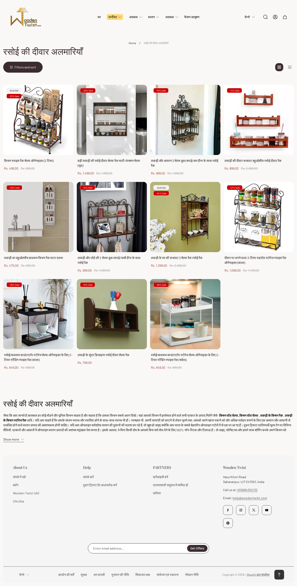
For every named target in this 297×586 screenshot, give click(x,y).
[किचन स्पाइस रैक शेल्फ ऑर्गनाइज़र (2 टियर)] (38, 120)
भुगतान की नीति (120, 574)
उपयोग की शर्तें (66, 574)
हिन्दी (247, 17)
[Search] (265, 17)
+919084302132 (247, 490)
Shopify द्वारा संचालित (258, 574)
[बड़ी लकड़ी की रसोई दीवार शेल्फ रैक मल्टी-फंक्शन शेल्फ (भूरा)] (112, 120)
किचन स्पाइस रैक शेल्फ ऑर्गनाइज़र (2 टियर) (29, 160)
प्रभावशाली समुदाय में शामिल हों (170, 485)
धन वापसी (99, 574)
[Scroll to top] (279, 575)
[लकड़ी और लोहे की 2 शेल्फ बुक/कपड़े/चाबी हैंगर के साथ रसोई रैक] (112, 217)
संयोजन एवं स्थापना (168, 574)
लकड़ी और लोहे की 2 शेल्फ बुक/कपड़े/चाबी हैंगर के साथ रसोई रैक (109, 260)
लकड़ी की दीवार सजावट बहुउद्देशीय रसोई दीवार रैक (252, 160)
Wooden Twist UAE (26, 493)
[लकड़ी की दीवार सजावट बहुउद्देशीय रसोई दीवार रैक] (259, 120)
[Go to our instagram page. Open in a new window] (241, 510)
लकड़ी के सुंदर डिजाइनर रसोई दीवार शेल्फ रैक (103, 355)
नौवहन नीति (192, 574)
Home (132, 43)
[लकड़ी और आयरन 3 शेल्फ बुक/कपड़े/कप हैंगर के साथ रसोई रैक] (185, 120)
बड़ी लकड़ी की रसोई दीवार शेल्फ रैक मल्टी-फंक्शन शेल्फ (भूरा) (109, 163)
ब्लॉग (15, 485)
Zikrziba (18, 501)
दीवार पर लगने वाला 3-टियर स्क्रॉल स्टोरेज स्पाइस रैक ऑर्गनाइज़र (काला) (255, 260)
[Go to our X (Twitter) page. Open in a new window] (254, 510)
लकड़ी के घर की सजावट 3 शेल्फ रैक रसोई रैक (176, 258)
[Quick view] (139, 93)
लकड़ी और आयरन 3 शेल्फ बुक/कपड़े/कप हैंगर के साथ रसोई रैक (184, 163)
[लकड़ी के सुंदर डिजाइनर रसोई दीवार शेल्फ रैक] (112, 314)
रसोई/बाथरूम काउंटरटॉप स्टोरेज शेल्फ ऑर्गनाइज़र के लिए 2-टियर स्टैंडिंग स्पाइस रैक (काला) (38, 357)
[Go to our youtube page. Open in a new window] (267, 510)
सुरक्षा (84, 574)
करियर (157, 493)
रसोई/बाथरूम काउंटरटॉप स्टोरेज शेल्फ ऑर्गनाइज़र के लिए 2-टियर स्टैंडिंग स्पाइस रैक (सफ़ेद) (185, 357)
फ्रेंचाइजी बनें (160, 477)
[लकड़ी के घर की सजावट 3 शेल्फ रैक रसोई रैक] (185, 217)
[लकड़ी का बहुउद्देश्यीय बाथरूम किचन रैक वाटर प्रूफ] (38, 217)
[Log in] (275, 17)
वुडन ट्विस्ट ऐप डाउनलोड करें (100, 485)
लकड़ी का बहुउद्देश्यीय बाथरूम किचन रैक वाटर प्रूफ (33, 258)
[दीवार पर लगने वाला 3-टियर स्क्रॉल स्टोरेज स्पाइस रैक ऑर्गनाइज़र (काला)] (259, 217)
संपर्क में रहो (19, 477)
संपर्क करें (88, 477)
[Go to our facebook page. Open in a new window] (228, 510)
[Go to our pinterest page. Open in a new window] (228, 523)
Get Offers (197, 548)
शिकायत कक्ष (142, 574)
